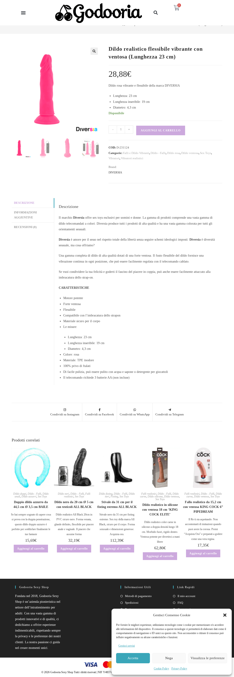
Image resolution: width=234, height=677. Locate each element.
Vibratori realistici (132, 158)
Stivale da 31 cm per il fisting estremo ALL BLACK (117, 504)
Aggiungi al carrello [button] (31, 548)
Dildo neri (63, 493)
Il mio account (186, 596)
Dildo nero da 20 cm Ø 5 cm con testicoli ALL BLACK (73, 504)
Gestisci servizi (126, 645)
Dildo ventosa (190, 153)
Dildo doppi (19, 493)
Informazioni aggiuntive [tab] (25, 215)
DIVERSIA (115, 172)
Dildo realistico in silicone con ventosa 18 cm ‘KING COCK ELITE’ (160, 509)
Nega (169, 658)
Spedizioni (131, 602)
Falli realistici (148, 493)
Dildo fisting (105, 493)
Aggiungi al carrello (161, 130)
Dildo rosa (173, 153)
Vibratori (114, 158)
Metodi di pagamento (138, 596)
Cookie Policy (161, 668)
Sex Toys (205, 153)
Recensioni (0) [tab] (25, 227)
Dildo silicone (155, 496)
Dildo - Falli (158, 153)
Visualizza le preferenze (208, 658)
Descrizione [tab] (24, 202)
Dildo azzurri (28, 496)
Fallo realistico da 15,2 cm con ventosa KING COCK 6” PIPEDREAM (203, 506)
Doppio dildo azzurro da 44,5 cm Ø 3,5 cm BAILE (30, 504)
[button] (225, 615)
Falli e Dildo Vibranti (136, 153)
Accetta (133, 658)
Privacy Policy (179, 668)
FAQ (180, 602)
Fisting (114, 496)
